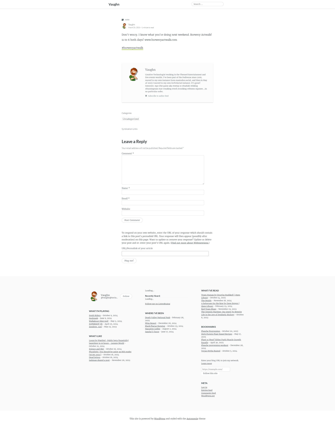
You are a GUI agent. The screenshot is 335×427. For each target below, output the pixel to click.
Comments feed (208, 393)
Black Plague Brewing (155, 326)
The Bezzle (206, 300)
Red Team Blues (208, 309)
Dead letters (94, 357)
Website (126, 209)
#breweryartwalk (132, 47)
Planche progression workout (214, 345)
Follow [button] (126, 296)
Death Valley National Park (157, 317)
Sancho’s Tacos (152, 332)
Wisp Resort (150, 323)
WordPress (159, 418)
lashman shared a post (99, 360)
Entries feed (206, 390)
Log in (204, 387)
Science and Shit (96, 349)
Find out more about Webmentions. (190, 243)
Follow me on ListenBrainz (157, 304)
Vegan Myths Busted (210, 351)
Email (126, 198)
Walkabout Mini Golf (98, 321)
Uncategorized (131, 118)
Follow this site (210, 373)
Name (126, 188)
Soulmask (93, 318)
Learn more (206, 363)
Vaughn (114, 4)
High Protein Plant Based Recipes (216, 334)
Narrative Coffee (152, 329)
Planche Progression (210, 331)
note (127, 19)
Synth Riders (95, 315)
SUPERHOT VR (95, 324)
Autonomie (192, 418)
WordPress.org (208, 396)
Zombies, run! (95, 327)
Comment (128, 153)
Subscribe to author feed (158, 96)
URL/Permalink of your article (137, 248)
